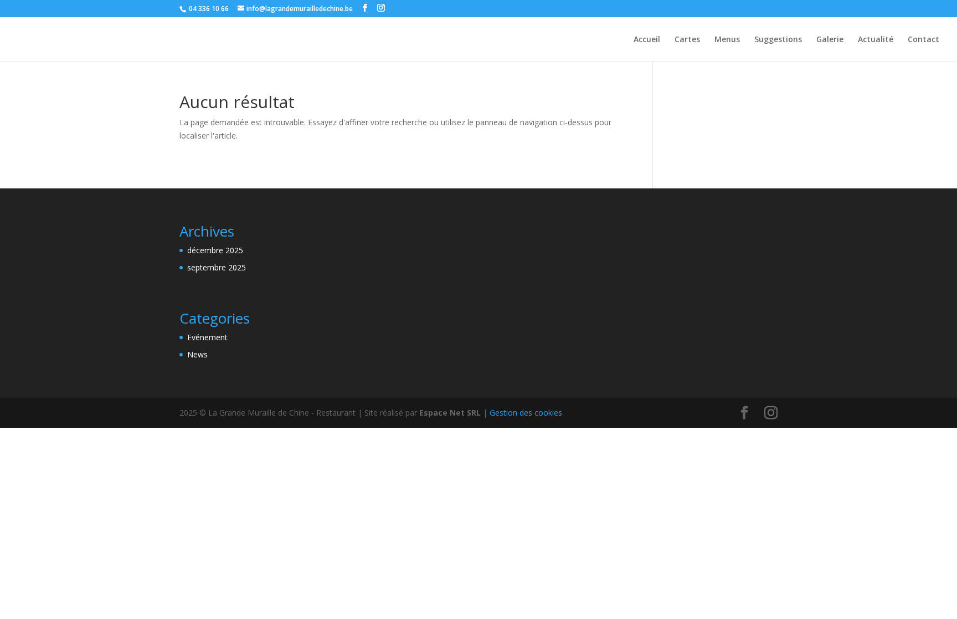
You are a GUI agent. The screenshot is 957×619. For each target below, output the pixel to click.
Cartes (687, 39)
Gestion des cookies (526, 412)
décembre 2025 (215, 250)
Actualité (875, 39)
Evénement (207, 337)
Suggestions (778, 39)
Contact (923, 39)
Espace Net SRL (450, 412)
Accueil (647, 39)
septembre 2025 (216, 267)
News (197, 354)
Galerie (829, 39)
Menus (727, 39)
